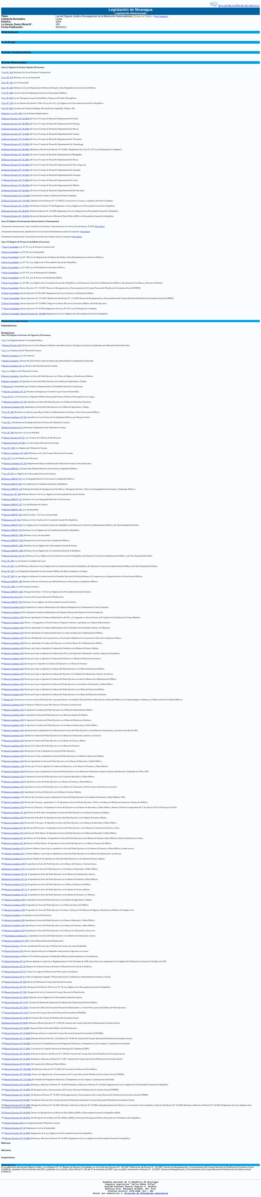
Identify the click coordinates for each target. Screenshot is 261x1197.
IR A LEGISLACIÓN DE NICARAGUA (238, 5)
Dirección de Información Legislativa (146, 1193)
